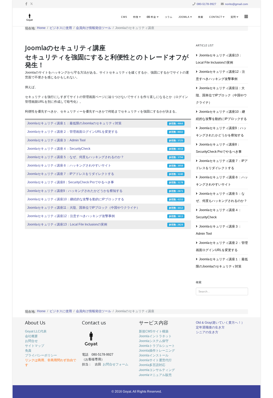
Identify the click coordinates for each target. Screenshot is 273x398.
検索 (200, 17)
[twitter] (31, 4)
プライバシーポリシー (41, 355)
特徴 (135, 17)
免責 (28, 350)
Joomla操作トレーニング (157, 350)
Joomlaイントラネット (155, 336)
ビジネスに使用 (61, 28)
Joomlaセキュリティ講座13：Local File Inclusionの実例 (67, 224)
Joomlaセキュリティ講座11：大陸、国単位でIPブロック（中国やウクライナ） (83, 207)
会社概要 (31, 336)
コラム (168, 17)
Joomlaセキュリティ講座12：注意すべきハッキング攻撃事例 (71, 216)
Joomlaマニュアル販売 (155, 374)
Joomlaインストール (153, 355)
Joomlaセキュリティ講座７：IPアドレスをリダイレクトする (70, 174)
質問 (233, 17)
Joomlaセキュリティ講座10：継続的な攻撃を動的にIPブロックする (75, 199)
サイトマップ (34, 345)
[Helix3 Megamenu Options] (246, 16)
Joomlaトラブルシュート (157, 345)
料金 (153, 17)
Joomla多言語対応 (152, 365)
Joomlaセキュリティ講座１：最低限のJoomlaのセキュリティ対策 (74, 123)
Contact (215, 17)
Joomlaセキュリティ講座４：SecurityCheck (58, 148)
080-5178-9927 (206, 4)
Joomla (183, 17)
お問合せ (31, 341)
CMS (124, 17)
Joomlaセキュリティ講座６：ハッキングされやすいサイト (69, 165)
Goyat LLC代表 (36, 331)
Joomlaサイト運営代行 (155, 360)
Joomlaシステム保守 (153, 341)
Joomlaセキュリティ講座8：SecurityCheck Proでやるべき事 (70, 182)
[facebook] (26, 4)
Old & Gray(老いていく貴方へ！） (220, 322)
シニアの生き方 (207, 332)
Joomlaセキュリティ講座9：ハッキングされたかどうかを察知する (75, 191)
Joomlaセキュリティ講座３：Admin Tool (56, 140)
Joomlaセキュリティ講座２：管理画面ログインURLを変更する (72, 131)
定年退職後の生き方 (210, 327)
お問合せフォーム (115, 364)
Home (41, 28)
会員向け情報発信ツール (93, 28)
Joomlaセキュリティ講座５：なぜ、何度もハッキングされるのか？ (75, 157)
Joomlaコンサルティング (157, 369)
